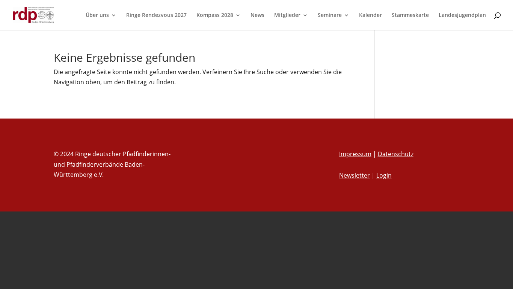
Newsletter (354, 175)
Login (384, 175)
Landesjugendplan (462, 15)
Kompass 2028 (214, 15)
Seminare (330, 15)
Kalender (370, 15)
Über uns (97, 15)
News (257, 15)
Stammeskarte (410, 15)
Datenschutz (395, 154)
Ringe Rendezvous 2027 (156, 15)
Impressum (355, 154)
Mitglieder (287, 15)
